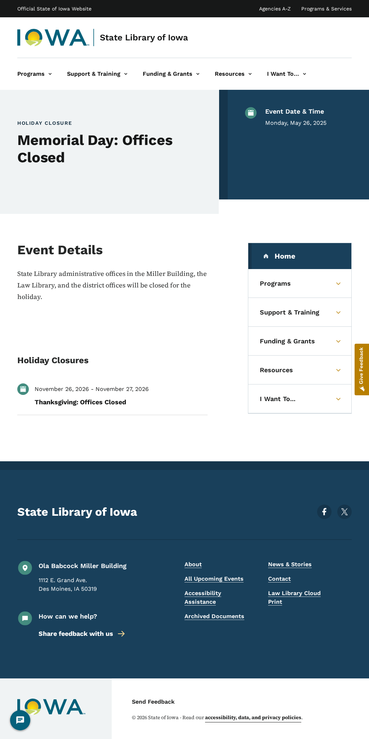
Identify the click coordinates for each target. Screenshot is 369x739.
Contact (279, 578)
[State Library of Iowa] (53, 37)
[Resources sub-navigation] (250, 74)
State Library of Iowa (144, 37)
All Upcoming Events (214, 578)
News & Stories (290, 564)
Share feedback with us (76, 633)
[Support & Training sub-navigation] (125, 74)
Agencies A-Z (275, 9)
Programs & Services (326, 9)
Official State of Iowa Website (54, 9)
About (193, 564)
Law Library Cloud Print (294, 597)
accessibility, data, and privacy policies (253, 717)
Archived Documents (214, 616)
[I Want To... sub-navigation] (304, 74)
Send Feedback (153, 701)
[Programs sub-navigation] (50, 74)
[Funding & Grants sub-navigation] (197, 74)
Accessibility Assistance (202, 597)
